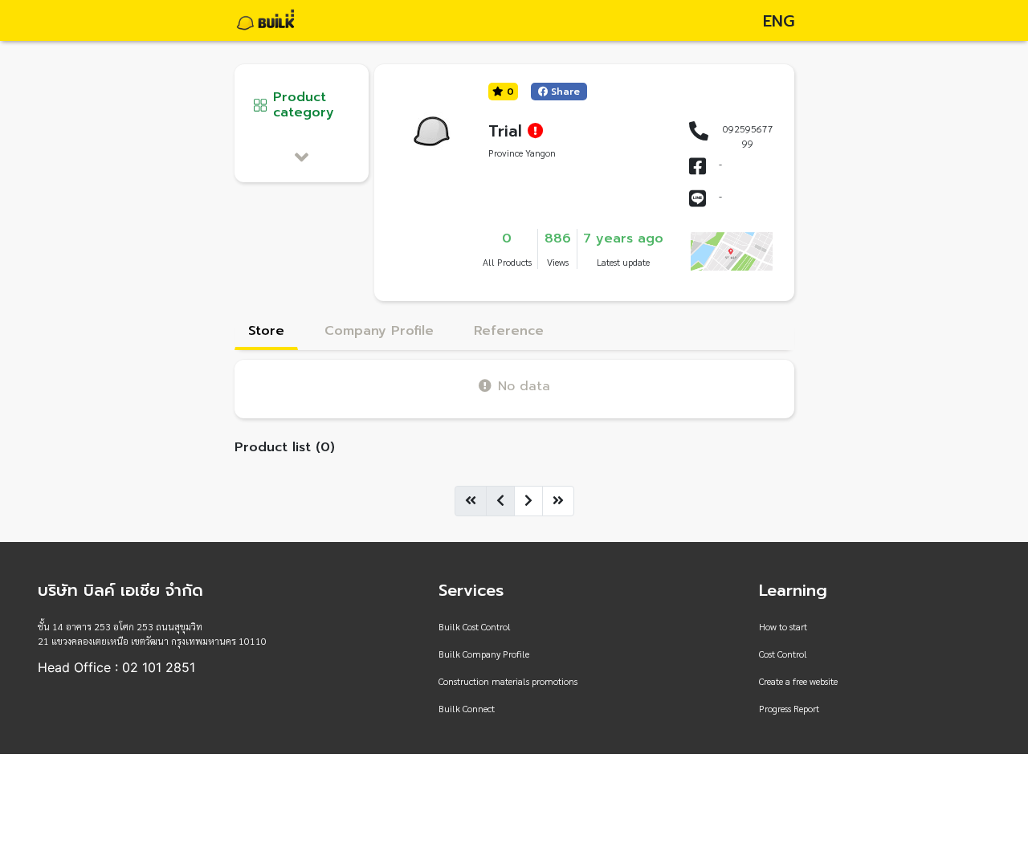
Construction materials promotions (508, 680)
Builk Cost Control (475, 626)
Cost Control (783, 653)
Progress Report (789, 708)
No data (524, 386)
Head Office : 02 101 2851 (116, 667)
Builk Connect (467, 708)
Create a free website (798, 680)
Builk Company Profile (484, 653)
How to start (783, 626)
